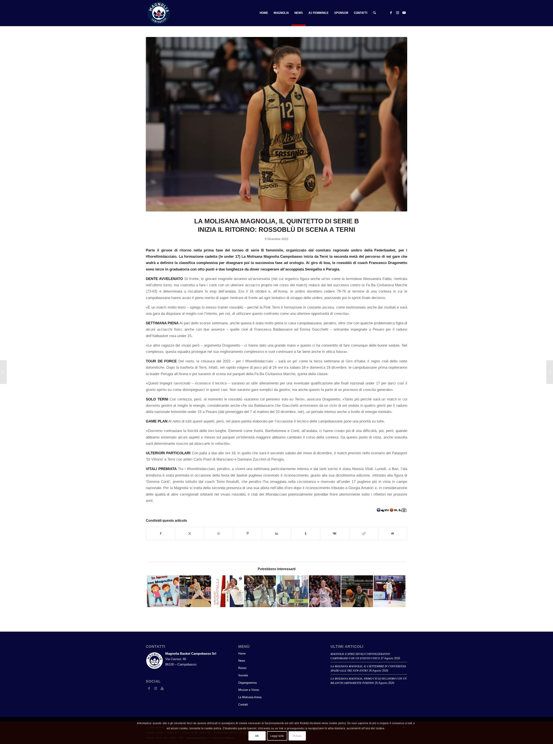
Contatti (243, 704)
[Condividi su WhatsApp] (218, 533)
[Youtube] (162, 688)
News (241, 660)
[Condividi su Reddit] (363, 533)
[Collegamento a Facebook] (391, 13)
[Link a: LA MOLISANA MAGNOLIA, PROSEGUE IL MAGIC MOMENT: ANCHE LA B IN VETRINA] (195, 591)
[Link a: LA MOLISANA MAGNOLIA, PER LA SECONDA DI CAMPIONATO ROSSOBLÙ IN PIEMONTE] (389, 591)
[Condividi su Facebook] (160, 533)
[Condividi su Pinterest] (247, 533)
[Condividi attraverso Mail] (392, 533)
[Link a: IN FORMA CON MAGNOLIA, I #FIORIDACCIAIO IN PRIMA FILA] (163, 591)
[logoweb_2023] (159, 13)
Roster (242, 668)
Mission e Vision (248, 689)
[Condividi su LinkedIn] (276, 533)
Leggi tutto (277, 735)
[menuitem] (264, 13)
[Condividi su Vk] (334, 533)
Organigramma (247, 682)
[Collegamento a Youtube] (404, 13)
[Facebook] (149, 688)
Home (242, 653)
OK (257, 735)
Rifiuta (297, 735)
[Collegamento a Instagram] (397, 13)
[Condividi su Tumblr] (305, 533)
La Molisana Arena (249, 697)
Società (243, 675)
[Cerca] (374, 13)
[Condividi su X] (189, 533)
